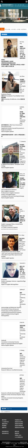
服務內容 (4, 427)
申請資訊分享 (18, 420)
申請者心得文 (18, 435)
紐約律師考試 (5, 431)
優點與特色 (4, 423)
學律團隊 (4, 425)
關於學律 (4, 420)
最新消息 (17, 431)
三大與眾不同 (6, 412)
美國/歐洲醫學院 (19, 425)
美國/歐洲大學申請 (19, 427)
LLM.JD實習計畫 (19, 437)
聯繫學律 (17, 433)
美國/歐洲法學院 (19, 422)
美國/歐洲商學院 (19, 423)
